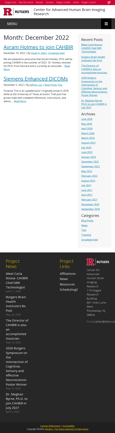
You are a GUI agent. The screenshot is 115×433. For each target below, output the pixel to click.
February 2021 (89, 199)
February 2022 (89, 176)
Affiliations (68, 273)
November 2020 (90, 204)
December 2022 (90, 161)
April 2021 (87, 194)
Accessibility (69, 425)
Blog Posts (87, 220)
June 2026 (86, 119)
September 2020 (90, 209)
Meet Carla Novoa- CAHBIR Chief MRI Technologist (92, 48)
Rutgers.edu (10, 2)
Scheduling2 (69, 289)
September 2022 (90, 166)
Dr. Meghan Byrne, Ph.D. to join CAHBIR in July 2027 (94, 104)
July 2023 (86, 147)
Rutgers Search (89, 2)
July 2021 (86, 185)
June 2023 (86, 152)
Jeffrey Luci (36, 85)
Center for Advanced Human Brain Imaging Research (69, 11)
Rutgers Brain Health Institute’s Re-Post (93, 58)
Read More (20, 101)
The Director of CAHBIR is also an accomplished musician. (94, 69)
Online (76, 2)
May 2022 (86, 171)
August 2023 (88, 142)
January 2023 (88, 157)
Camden (50, 2)
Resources (67, 284)
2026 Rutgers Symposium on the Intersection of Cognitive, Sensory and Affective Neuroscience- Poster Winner (94, 86)
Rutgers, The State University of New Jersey (66, 429)
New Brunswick (26, 2)
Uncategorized (89, 239)
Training (86, 235)
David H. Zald (38, 53)
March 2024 (87, 138)
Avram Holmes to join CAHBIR (38, 47)
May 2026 (86, 124)
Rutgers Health (63, 2)
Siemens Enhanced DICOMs (36, 78)
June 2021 (86, 190)
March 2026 (87, 133)
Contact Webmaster (50, 425)
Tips (83, 230)
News (84, 225)
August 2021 (88, 180)
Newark (39, 2)
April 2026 (87, 128)
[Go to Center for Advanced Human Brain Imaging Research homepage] (98, 264)
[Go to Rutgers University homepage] (16, 12)
